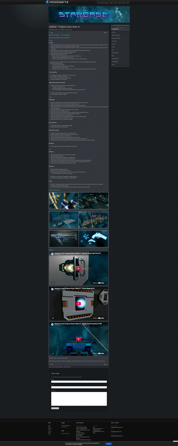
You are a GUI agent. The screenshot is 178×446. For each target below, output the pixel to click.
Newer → (106, 32)
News (113, 55)
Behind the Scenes (116, 35)
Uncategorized (115, 61)
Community (114, 41)
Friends (113, 47)
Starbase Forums (83, 361)
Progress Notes (115, 58)
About (124, 2)
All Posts (113, 32)
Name (52, 379)
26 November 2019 (53, 29)
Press (127, 2)
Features (114, 44)
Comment (53, 390)
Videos (113, 64)
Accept (108, 443)
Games (106, 2)
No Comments (68, 29)
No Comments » (67, 367)
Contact (119, 2)
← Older (51, 32)
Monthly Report (115, 52)
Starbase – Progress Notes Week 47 (64, 27)
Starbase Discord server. (98, 361)
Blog (102, 2)
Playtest (111, 2)
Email (52, 385)
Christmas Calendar (116, 38)
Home (98, 2)
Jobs (115, 2)
